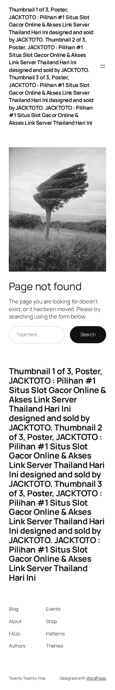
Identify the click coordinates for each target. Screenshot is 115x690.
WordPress (96, 678)
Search (88, 334)
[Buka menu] (102, 66)
